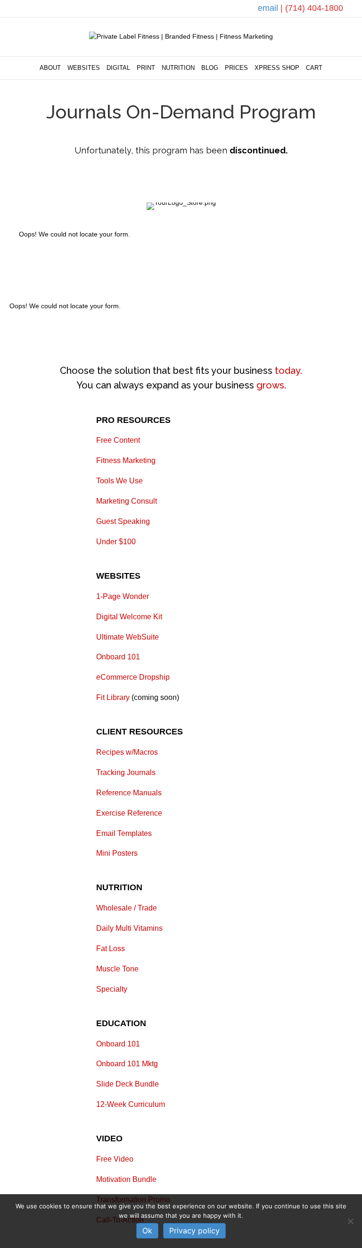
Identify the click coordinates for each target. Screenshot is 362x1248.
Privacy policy (194, 1230)
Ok (147, 1230)
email (269, 8)
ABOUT (50, 67)
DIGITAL (118, 67)
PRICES (236, 67)
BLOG (209, 67)
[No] (350, 1221)
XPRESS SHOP (277, 67)
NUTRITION (178, 67)
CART (314, 67)
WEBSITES (83, 67)
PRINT (146, 67)
